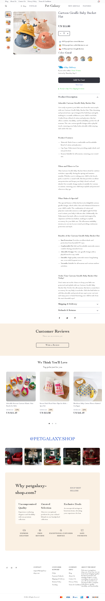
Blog (6, 1)
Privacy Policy (32, 1)
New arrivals (74, 6)
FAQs (54, 573)
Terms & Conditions (45, 1)
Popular (33, 6)
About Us (13, 1)
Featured (87, 6)
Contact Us (22, 1)
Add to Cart (79, 80)
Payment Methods (57, 576)
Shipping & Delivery (58, 579)
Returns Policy (56, 582)
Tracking (55, 585)
